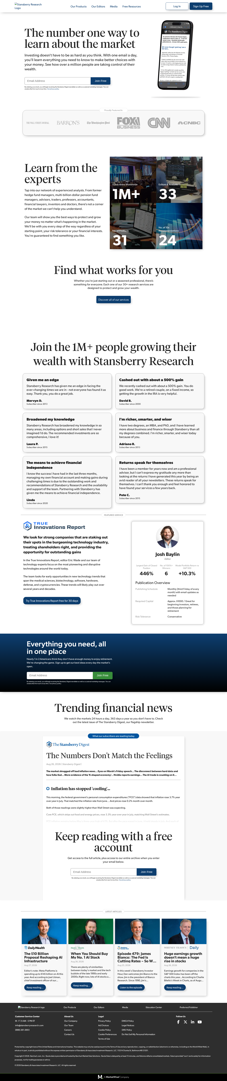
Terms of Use (104, 1038)
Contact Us (69, 1034)
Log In (177, 6)
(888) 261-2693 (22, 1029)
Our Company (70, 1020)
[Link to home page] (30, 6)
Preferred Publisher (189, 1007)
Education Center (154, 1007)
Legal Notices (128, 1025)
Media (114, 6)
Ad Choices (103, 1025)
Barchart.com (35, 1056)
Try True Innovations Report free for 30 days (52, 600)
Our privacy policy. (53, 89)
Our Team (68, 1025)
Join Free (100, 80)
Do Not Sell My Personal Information (138, 1034)
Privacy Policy (104, 1020)
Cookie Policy (104, 1029)
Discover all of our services (113, 299)
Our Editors (98, 6)
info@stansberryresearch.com (29, 1025)
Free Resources (131, 6)
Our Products (78, 6)
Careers (68, 1029)
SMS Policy (127, 1029)
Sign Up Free (201, 6)
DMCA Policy (128, 1020)
